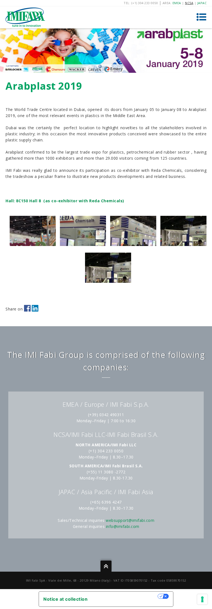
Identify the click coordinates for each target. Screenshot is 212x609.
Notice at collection (65, 599)
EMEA (177, 3)
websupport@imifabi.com (130, 520)
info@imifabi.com (122, 526)
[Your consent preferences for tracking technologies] (202, 599)
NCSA (189, 3)
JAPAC (202, 3)
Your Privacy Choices (125, 596)
